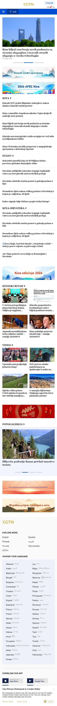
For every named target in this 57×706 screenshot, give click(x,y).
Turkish (38, 640)
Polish (37, 591)
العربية (31, 541)
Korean (12, 659)
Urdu (36, 650)
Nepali (37, 582)
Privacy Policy (7, 701)
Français (6, 541)
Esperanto (14, 604)
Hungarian (14, 640)
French (12, 613)
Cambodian (12, 586)
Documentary (34, 546)
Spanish (39, 622)
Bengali (11, 577)
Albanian (12, 563)
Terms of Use (22, 701)
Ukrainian (41, 645)
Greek (12, 622)
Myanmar (41, 577)
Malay (41, 568)
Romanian (40, 604)
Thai (36, 636)
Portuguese (41, 595)
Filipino (12, 609)
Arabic (11, 568)
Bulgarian (14, 582)
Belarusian (15, 572)
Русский (5, 546)
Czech (11, 595)
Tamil (37, 631)
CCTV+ (5, 550)
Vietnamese (41, 654)
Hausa (11, 627)
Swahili (39, 627)
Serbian (39, 613)
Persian (38, 586)
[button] (18, 62)
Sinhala (38, 618)
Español (31, 537)
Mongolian (40, 572)
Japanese (13, 654)
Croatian (13, 591)
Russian (39, 609)
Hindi (10, 636)
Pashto (37, 600)
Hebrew (12, 631)
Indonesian (17, 645)
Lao (35, 563)
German (13, 618)
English (5, 537)
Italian (12, 650)
